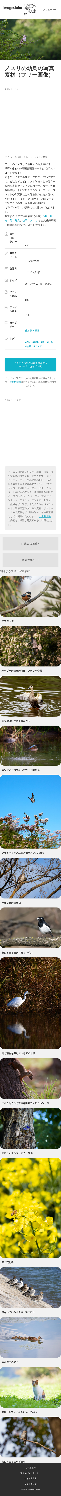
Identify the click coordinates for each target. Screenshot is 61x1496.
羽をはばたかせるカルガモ (16, 720)
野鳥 (17, 220)
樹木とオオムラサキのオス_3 (17, 1153)
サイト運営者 (30, 1478)
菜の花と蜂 (8, 1262)
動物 (36, 342)
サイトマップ (30, 1484)
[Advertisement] (30, 122)
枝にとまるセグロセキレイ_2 (17, 952)
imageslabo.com (34, 1489)
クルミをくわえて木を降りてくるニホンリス (25, 1103)
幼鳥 (24, 220)
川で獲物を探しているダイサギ (18, 1053)
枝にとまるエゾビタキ (13, 1461)
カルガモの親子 (10, 1361)
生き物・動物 (32, 330)
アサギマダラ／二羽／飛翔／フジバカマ (23, 852)
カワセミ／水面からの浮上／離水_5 (21, 769)
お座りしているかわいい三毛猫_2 (19, 1411)
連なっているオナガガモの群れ (18, 1312)
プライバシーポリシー (30, 1473)
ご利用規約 (15, 381)
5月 (45, 216)
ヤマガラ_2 (8, 620)
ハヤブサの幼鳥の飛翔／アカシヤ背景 (22, 670)
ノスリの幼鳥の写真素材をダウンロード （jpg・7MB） (30, 365)
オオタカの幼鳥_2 (11, 902)
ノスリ (34, 220)
